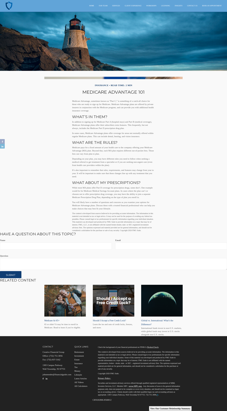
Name (2, 240)
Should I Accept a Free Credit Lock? (109, 320)
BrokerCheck (153, 347)
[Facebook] (2, 141)
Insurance (78, 363)
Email (118, 240)
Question (4, 256)
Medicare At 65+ (52, 320)
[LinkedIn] (2, 146)
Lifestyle (78, 375)
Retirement (79, 352)
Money (77, 371)
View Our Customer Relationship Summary (170, 408)
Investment (79, 356)
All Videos (79, 382)
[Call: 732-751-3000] (157, 395)
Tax (76, 367)
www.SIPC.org (135, 386)
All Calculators (80, 386)
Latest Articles (80, 378)
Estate (77, 359)
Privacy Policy (104, 378)
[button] (103, 6)
